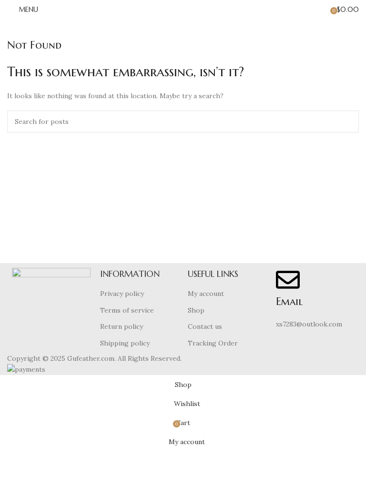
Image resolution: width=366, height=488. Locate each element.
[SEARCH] (348, 121)
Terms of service (127, 310)
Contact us (205, 326)
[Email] (288, 280)
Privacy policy (122, 293)
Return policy (121, 326)
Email (289, 301)
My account (206, 293)
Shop (196, 310)
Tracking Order (213, 343)
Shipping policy (125, 343)
